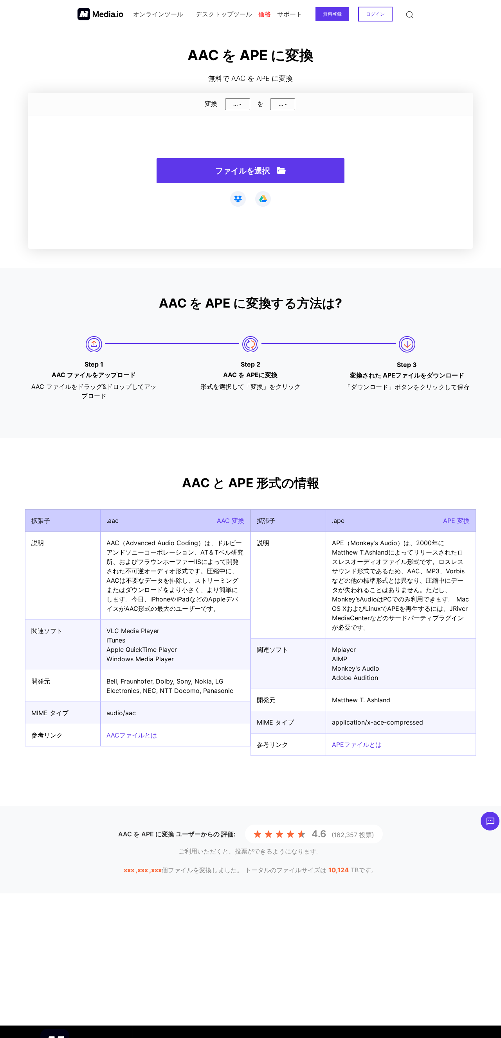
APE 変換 (456, 520)
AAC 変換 (230, 520)
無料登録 (332, 14)
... (235, 104)
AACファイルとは (131, 735)
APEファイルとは (357, 744)
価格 (264, 14)
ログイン (375, 14)
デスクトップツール (224, 14)
